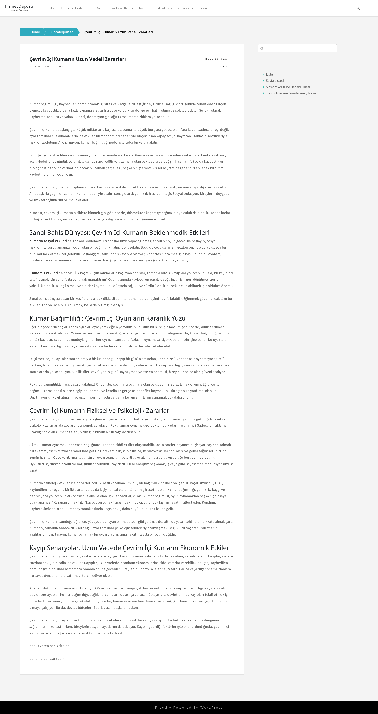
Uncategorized (39, 66)
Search (358, 8)
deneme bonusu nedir (46, 658)
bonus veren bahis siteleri (49, 645)
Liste (50, 8)
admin (224, 66)
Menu (371, 8)
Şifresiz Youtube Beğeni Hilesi (121, 8)
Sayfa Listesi (76, 8)
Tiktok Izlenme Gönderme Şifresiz (182, 8)
